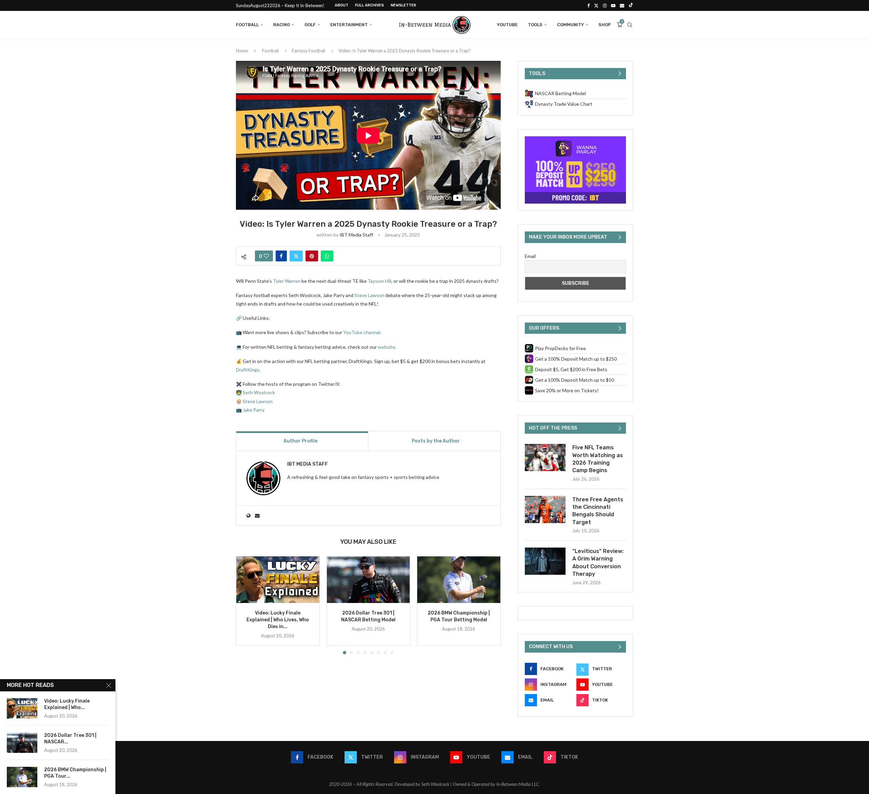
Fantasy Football (308, 50)
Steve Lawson (369, 295)
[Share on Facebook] (281, 256)
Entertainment (349, 24)
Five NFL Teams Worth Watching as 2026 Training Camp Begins (597, 458)
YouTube (507, 24)
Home (242, 50)
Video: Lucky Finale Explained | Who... (67, 704)
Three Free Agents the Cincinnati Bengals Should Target (597, 510)
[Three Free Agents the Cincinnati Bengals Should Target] (545, 509)
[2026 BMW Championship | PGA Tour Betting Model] (458, 579)
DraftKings (247, 370)
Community (570, 24)
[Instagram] (605, 5)
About (341, 5)
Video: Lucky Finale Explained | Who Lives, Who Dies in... (277, 619)
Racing (281, 24)
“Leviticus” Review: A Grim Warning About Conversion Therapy (598, 562)
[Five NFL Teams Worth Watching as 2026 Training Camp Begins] (545, 457)
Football (247, 24)
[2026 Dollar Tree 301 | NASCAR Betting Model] (368, 579)
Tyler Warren (286, 281)
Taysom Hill (379, 281)
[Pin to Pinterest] (312, 256)
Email (530, 256)
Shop (604, 24)
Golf (310, 24)
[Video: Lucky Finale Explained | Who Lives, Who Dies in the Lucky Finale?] (277, 579)
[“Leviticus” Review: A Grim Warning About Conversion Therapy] (545, 561)
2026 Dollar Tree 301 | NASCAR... (70, 738)
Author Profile (300, 441)
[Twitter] (596, 5)
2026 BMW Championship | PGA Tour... (75, 773)
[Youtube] (613, 5)
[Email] (622, 5)
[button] (245, 605)
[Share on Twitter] (296, 256)
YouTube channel (361, 332)
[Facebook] (588, 5)
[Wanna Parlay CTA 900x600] (575, 139)
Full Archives (369, 5)
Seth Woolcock (259, 392)
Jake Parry (253, 410)
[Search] (629, 24)
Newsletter (403, 5)
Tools (535, 24)
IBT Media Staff (356, 235)
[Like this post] (266, 256)
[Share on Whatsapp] (327, 256)
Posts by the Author (436, 441)
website (386, 347)
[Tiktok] (631, 5)
